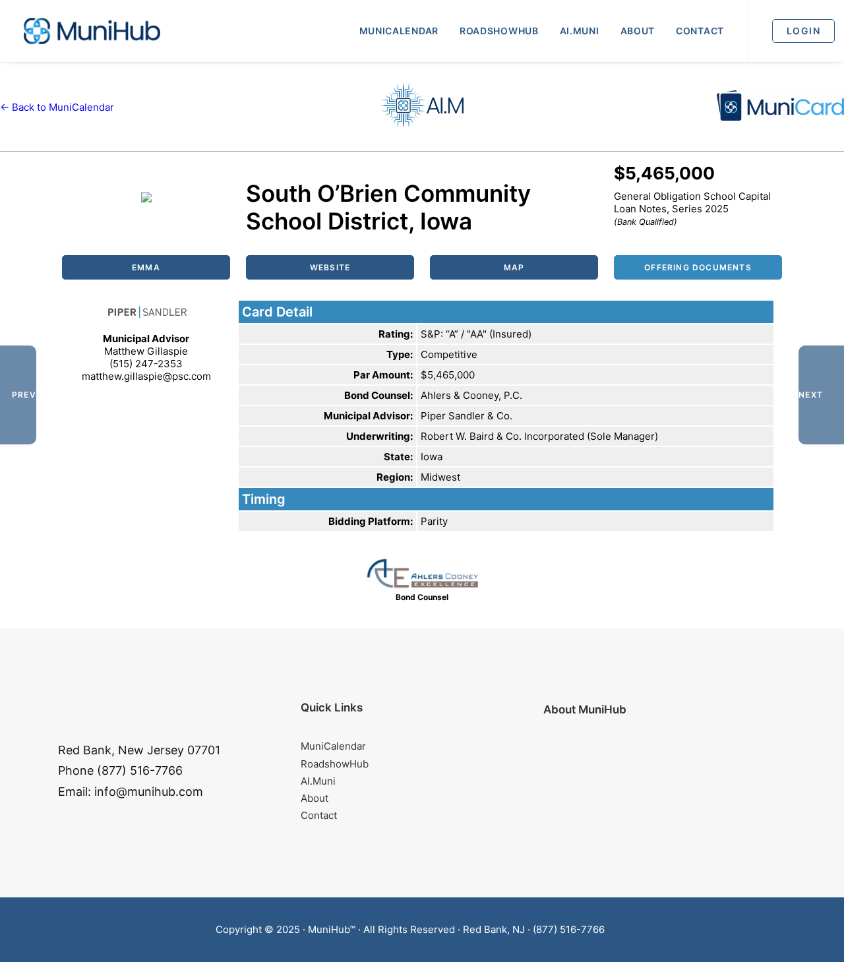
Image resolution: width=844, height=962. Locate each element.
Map (514, 267)
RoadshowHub (499, 30)
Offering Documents (698, 267)
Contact (700, 30)
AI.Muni (579, 30)
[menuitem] (399, 31)
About (637, 30)
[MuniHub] (92, 31)
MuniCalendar (398, 30)
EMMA (146, 267)
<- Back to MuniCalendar (57, 107)
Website (330, 267)
